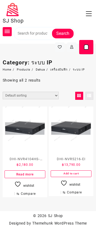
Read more (24, 174)
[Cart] (86, 47)
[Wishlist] (60, 47)
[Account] (72, 47)
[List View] (89, 96)
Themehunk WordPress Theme (59, 223)
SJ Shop (13, 20)
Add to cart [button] (71, 173)
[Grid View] (79, 96)
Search (62, 33)
